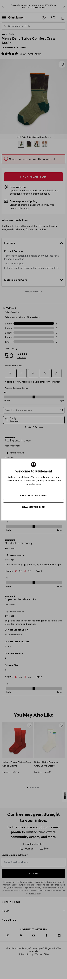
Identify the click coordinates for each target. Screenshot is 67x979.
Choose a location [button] (33, 495)
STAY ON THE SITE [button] (33, 506)
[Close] (64, 462)
